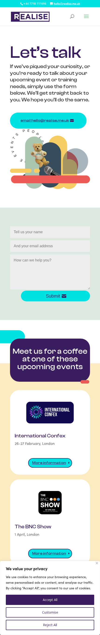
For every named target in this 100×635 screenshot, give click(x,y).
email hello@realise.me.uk (44, 120)
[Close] (97, 563)
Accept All (50, 599)
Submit (53, 296)
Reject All (50, 625)
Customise (50, 612)
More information (49, 463)
